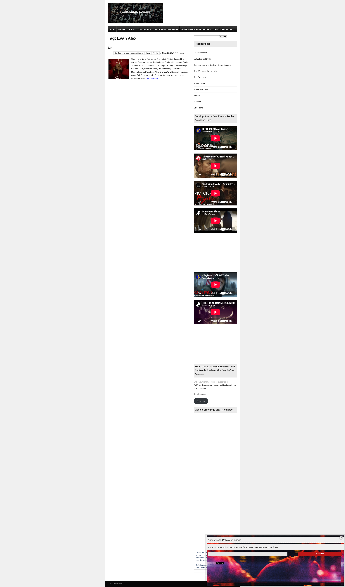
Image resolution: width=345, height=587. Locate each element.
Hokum (197, 95)
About (112, 29)
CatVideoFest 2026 (202, 59)
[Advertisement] (215, 253)
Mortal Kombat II (201, 89)
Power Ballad (199, 83)
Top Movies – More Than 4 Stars (196, 29)
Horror (148, 53)
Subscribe (201, 401)
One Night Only (200, 53)
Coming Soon (145, 29)
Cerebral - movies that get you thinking (129, 53)
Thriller (155, 53)
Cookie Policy (205, 567)
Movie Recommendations (166, 29)
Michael (197, 102)
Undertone (198, 108)
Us (110, 48)
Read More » (152, 78)
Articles (132, 29)
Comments (180, 53)
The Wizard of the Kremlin (205, 71)
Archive (121, 29)
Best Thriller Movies (223, 29)
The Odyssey (200, 77)
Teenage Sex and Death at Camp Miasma (212, 65)
